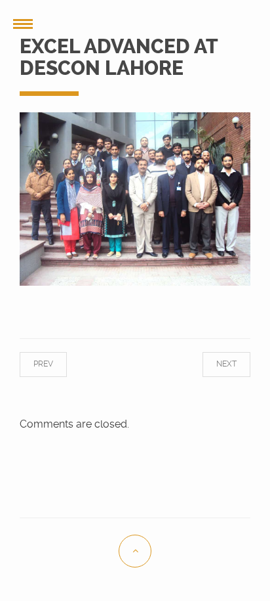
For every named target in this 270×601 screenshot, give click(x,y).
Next (215, 363)
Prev (54, 363)
